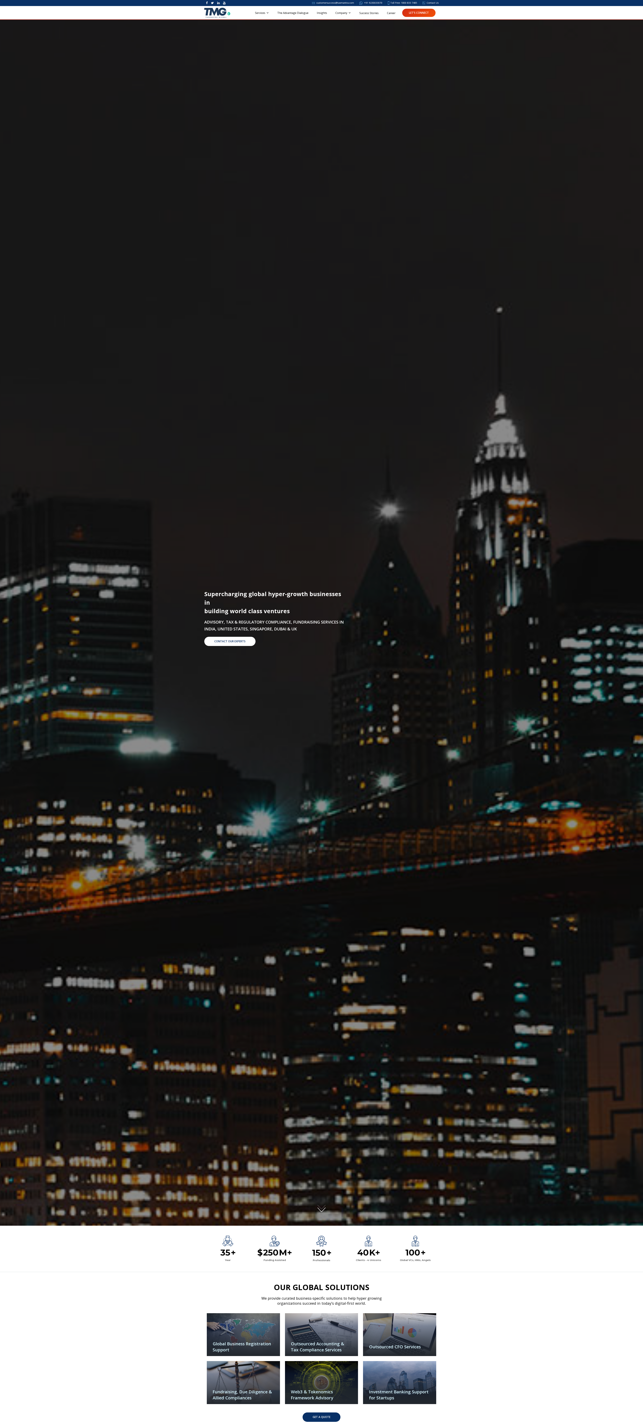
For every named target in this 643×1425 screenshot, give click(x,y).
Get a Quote (321, 1417)
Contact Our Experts (229, 641)
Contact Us (432, 2)
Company (341, 13)
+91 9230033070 (372, 2)
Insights (322, 13)
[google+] (224, 3)
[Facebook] (207, 3)
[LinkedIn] (218, 3)
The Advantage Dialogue (292, 13)
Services (260, 13)
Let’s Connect (419, 13)
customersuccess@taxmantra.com (335, 2)
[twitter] (212, 3)
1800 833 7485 (409, 2)
